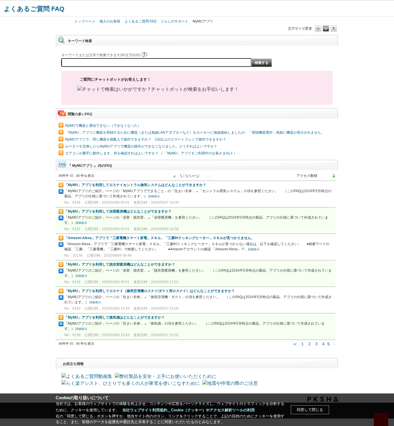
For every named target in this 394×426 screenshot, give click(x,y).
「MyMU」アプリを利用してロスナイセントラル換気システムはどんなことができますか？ (135, 185)
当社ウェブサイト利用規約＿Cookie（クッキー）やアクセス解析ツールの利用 (188, 410)
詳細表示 (154, 196)
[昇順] (334, 174)
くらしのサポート (174, 21)
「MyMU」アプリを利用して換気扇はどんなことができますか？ (114, 317)
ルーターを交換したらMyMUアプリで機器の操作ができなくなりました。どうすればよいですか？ (141, 146)
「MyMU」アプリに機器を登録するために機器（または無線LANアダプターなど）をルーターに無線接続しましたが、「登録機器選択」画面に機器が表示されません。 (194, 132)
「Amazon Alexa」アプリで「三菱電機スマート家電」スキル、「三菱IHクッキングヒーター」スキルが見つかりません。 (159, 238)
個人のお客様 (110, 21)
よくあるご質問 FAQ (34, 8)
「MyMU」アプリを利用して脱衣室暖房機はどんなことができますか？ (119, 264)
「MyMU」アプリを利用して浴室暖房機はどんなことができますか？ (118, 211)
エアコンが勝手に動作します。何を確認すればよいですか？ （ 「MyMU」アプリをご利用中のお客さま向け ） (151, 153)
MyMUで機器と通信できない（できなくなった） (103, 126)
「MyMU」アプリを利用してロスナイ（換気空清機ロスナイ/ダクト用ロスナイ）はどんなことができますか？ (149, 291)
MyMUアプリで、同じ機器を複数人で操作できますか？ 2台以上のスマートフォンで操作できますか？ (145, 139)
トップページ (84, 21)
